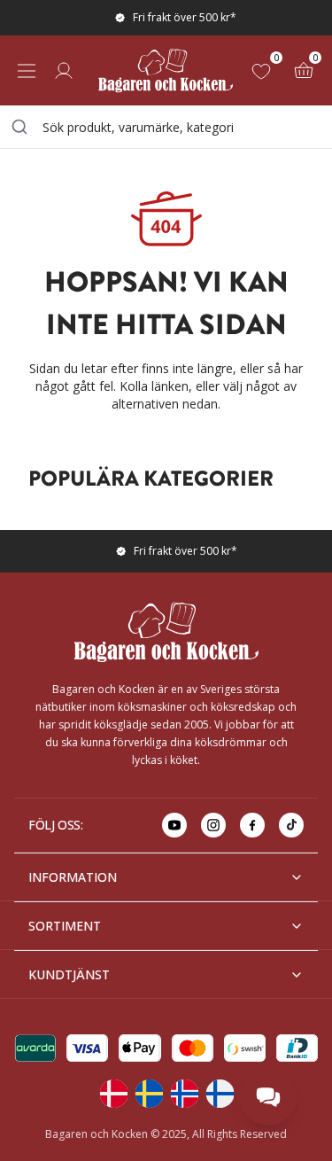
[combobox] (166, 126)
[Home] (165, 70)
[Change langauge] (113, 1093)
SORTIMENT (64, 925)
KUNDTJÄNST (69, 974)
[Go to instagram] (213, 825)
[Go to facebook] (252, 825)
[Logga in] (63, 71)
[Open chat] (268, 1097)
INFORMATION (72, 877)
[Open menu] (26, 70)
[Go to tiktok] (291, 825)
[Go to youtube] (174, 825)
